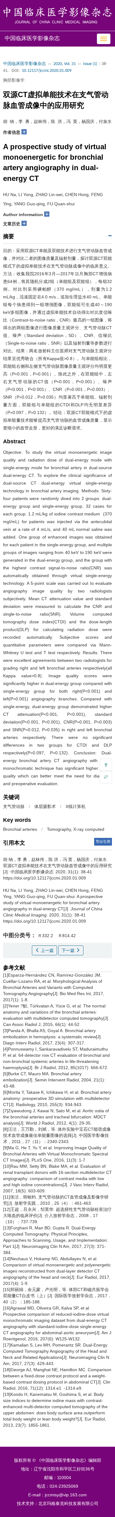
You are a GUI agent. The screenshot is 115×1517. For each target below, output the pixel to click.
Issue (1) (90, 64)
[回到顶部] (106, 765)
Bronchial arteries (20, 829)
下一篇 (69, 950)
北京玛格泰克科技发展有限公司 (68, 1503)
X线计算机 (76, 806)
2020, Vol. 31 (64, 64)
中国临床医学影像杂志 (24, 64)
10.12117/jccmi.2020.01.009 (46, 70)
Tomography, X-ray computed (75, 829)
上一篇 (47, 950)
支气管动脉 (14, 806)
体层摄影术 (45, 806)
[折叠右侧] (106, 777)
